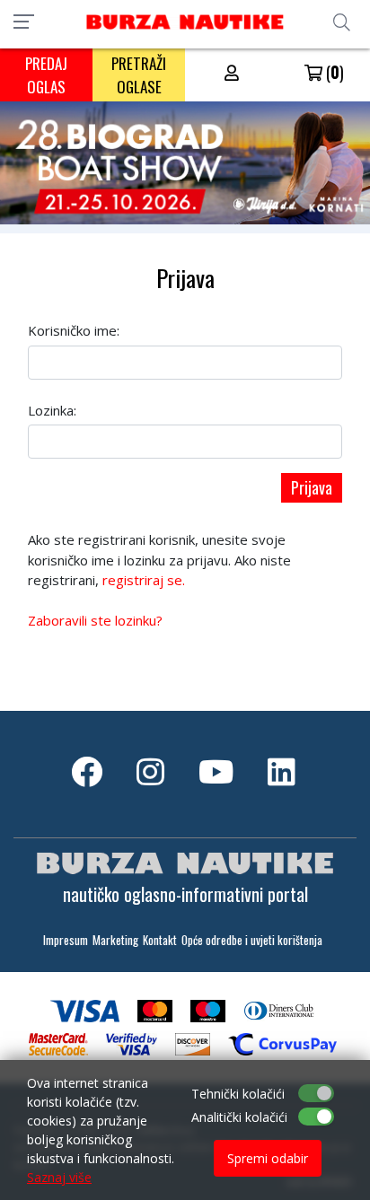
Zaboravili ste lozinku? (95, 620)
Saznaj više (59, 1177)
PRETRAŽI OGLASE (138, 75)
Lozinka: (52, 410)
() (333, 71)
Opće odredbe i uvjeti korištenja (251, 940)
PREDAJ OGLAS (46, 75)
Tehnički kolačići (238, 1093)
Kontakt (160, 940)
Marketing (115, 940)
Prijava (311, 487)
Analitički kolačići (239, 1117)
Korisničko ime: (73, 330)
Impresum (65, 940)
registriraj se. (143, 580)
